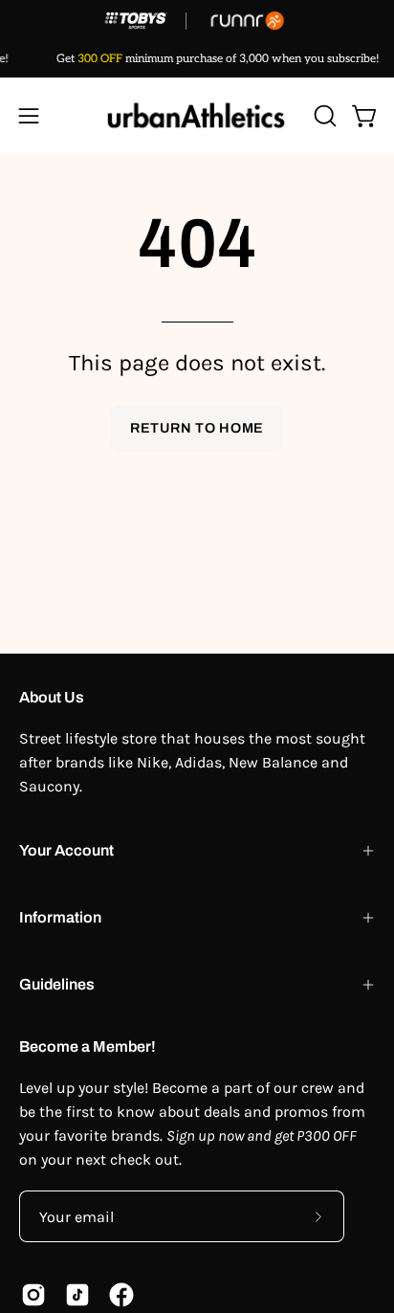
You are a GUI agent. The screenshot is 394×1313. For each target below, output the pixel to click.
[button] (323, 115)
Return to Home (197, 427)
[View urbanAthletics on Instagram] (33, 1294)
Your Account (66, 850)
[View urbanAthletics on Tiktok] (77, 1294)
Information (60, 917)
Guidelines (57, 984)
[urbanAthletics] (197, 115)
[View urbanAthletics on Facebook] (121, 1294)
